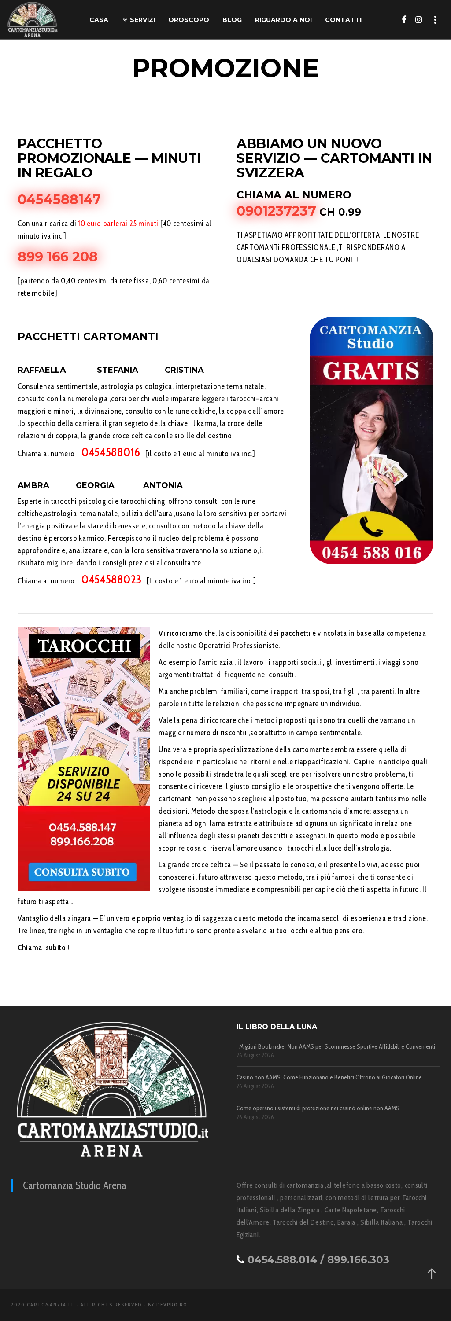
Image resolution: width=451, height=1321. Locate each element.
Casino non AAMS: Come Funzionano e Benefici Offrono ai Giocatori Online (329, 1077)
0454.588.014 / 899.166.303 (318, 1260)
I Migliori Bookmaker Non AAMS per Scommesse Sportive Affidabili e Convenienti (336, 1046)
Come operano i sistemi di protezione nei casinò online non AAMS (318, 1108)
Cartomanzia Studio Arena (74, 1185)
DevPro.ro (171, 1305)
